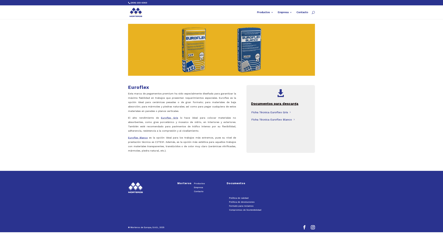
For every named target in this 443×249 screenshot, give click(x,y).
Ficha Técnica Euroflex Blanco (271, 119)
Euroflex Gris (169, 117)
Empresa (283, 12)
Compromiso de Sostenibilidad (245, 210)
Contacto (302, 12)
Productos (263, 12)
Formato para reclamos (241, 206)
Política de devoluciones (242, 202)
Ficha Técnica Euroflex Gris (269, 112)
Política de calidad (238, 198)
